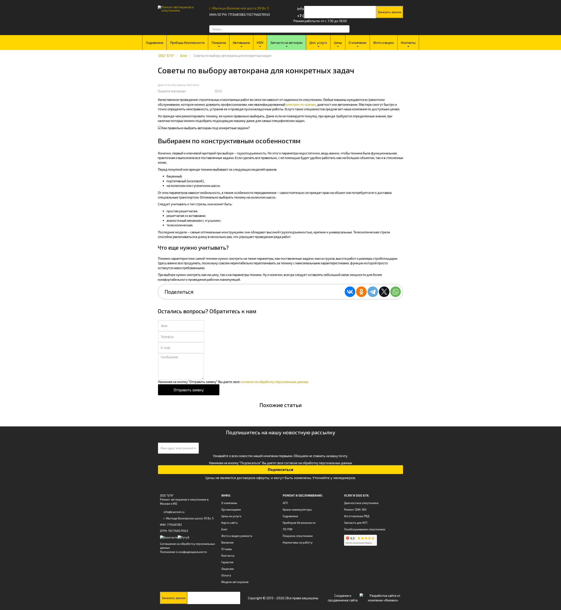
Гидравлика (154, 43)
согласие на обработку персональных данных (274, 382)
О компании (357, 43)
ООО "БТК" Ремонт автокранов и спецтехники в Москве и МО (184, 499)
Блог (224, 529)
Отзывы (226, 549)
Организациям (231, 509)
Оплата (226, 575)
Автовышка (241, 43)
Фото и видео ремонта (236, 536)
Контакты (408, 43)
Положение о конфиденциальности (183, 552)
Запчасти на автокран (286, 43)
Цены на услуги (231, 516)
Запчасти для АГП (355, 522)
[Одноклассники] (361, 291)
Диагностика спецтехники (361, 503)
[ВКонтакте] (350, 291)
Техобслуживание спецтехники (364, 529)
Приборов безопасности (299, 522)
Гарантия (227, 562)
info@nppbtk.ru (310, 8)
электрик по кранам (301, 104)
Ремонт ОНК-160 (355, 509)
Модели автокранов (235, 582)
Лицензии (227, 569)
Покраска (218, 43)
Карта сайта (229, 522)
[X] (384, 291)
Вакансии (227, 542)
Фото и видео (383, 43)
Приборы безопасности (187, 43)
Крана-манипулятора (297, 509)
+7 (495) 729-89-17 (314, 15)
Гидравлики (290, 516)
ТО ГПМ (287, 529)
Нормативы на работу (297, 542)
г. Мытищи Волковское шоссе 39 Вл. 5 (239, 8)
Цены (338, 43)
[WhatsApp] (395, 291)
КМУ (260, 43)
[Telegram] (372, 291)
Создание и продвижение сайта (343, 598)
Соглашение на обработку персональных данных (187, 546)
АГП (285, 503)
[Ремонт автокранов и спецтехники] (178, 7)
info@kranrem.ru (174, 512)
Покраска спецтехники (298, 536)
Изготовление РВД (356, 516)
